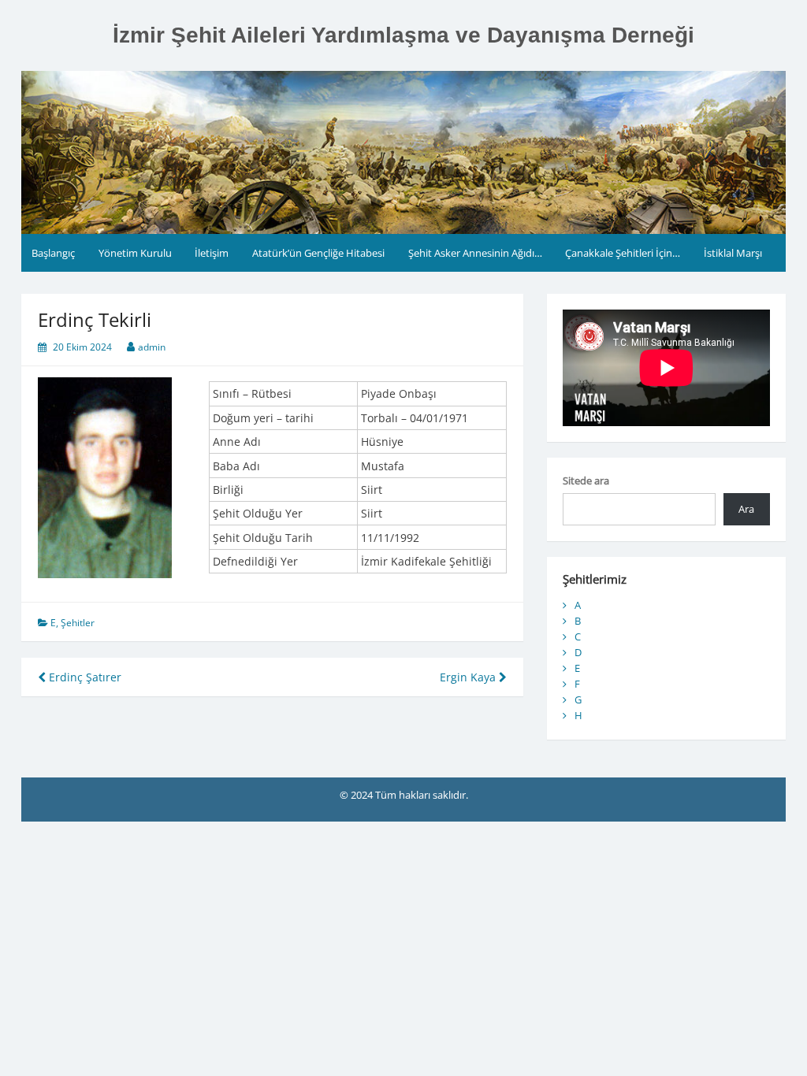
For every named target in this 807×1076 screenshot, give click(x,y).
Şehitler (78, 622)
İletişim (212, 253)
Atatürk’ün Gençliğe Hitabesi (318, 253)
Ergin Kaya (469, 677)
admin (151, 347)
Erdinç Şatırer (83, 677)
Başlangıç (53, 253)
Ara (746, 509)
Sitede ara (586, 480)
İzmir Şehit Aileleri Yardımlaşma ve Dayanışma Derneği (403, 35)
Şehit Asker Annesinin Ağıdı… (475, 253)
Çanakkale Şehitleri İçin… (622, 253)
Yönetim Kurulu (135, 253)
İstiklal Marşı (733, 253)
